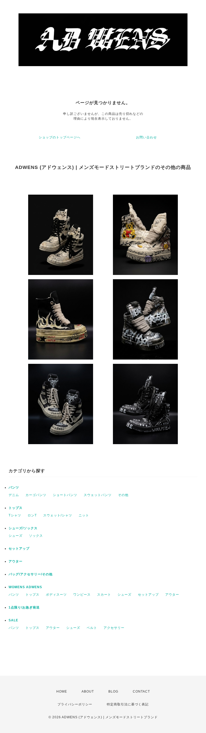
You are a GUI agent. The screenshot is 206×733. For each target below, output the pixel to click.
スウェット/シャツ (57, 515)
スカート (104, 594)
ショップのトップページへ (59, 137)
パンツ (14, 487)
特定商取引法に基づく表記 (128, 704)
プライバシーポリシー (74, 704)
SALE (13, 620)
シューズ (16, 536)
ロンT (32, 515)
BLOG (113, 691)
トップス (16, 508)
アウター (16, 561)
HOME (61, 691)
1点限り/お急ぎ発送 (24, 607)
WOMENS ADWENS (25, 587)
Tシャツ (15, 515)
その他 (123, 495)
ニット (84, 515)
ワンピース (82, 594)
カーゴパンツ (35, 495)
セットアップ (19, 548)
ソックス (36, 536)
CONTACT (141, 691)
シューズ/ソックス (23, 528)
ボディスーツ (56, 594)
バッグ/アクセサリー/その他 (31, 574)
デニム (14, 495)
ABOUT (88, 691)
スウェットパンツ (98, 495)
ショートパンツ (65, 495)
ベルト (92, 628)
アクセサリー (114, 628)
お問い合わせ (146, 137)
